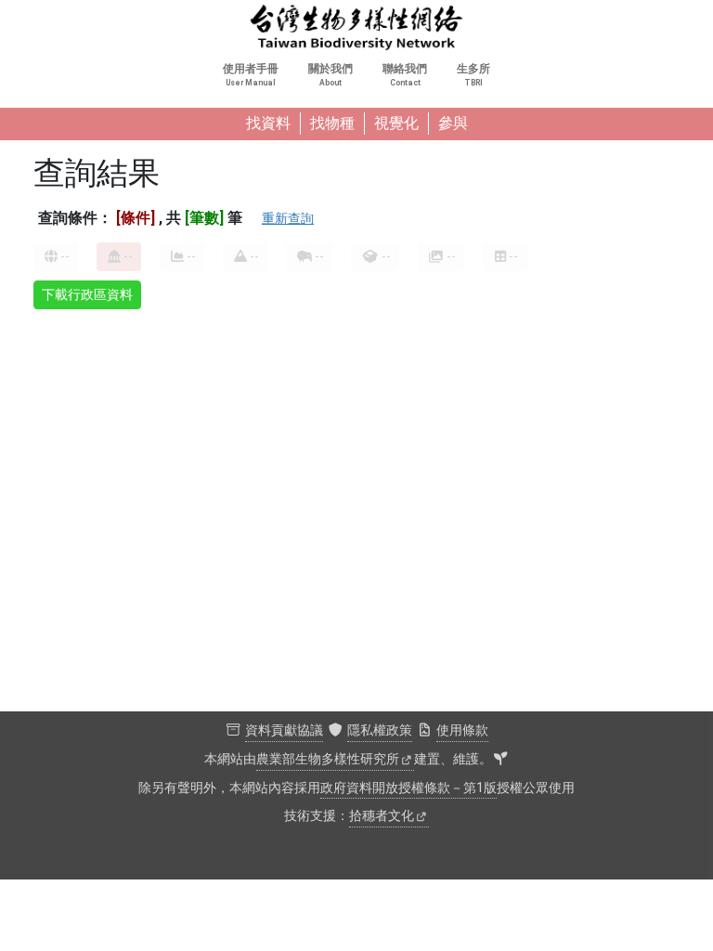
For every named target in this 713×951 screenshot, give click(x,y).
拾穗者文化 (381, 816)
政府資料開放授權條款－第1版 (408, 788)
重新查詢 (288, 218)
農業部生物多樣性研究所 (327, 759)
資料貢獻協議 (284, 730)
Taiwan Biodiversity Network (356, 28)
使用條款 (462, 730)
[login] (500, 759)
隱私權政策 (379, 730)
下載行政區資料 (87, 294)
